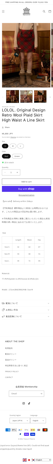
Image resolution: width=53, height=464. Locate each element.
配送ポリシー (10, 354)
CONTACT (9, 377)
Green (17, 156)
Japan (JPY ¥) (17, 420)
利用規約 (9, 348)
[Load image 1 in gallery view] (12, 96)
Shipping (13, 137)
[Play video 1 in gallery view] (26, 96)
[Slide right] (50, 97)
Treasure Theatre (29, 439)
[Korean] (33, 460)
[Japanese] (29, 460)
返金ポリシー (10, 360)
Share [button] (7, 127)
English (35, 420)
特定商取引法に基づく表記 (16, 365)
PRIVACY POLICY (12, 371)
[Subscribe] (41, 394)
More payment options (26, 195)
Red (6, 156)
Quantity (5, 167)
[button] (3, 11)
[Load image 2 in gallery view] (40, 96)
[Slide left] (3, 97)
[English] (25, 460)
